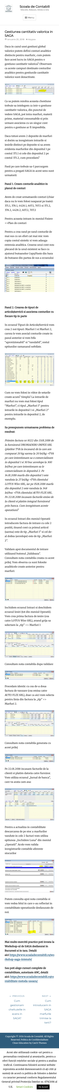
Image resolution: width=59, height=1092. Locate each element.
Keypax (32, 39)
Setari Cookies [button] (24, 1086)
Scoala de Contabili (35, 6)
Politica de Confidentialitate (34, 1039)
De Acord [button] (43, 1087)
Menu (31, 17)
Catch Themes (39, 1043)
